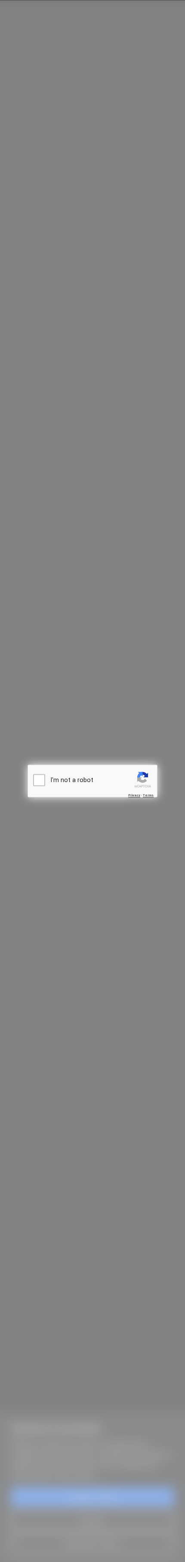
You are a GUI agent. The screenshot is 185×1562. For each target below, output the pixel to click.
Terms (148, 795)
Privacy (134, 795)
